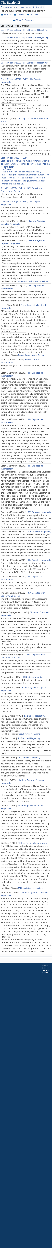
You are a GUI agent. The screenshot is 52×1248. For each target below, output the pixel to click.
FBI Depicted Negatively (37, 30)
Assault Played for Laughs (29, 734)
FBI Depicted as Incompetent (30, 888)
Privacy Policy (45, 966)
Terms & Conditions (46, 971)
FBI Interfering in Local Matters (32, 843)
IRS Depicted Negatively (39, 512)
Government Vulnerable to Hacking (33, 281)
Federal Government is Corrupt (31, 355)
